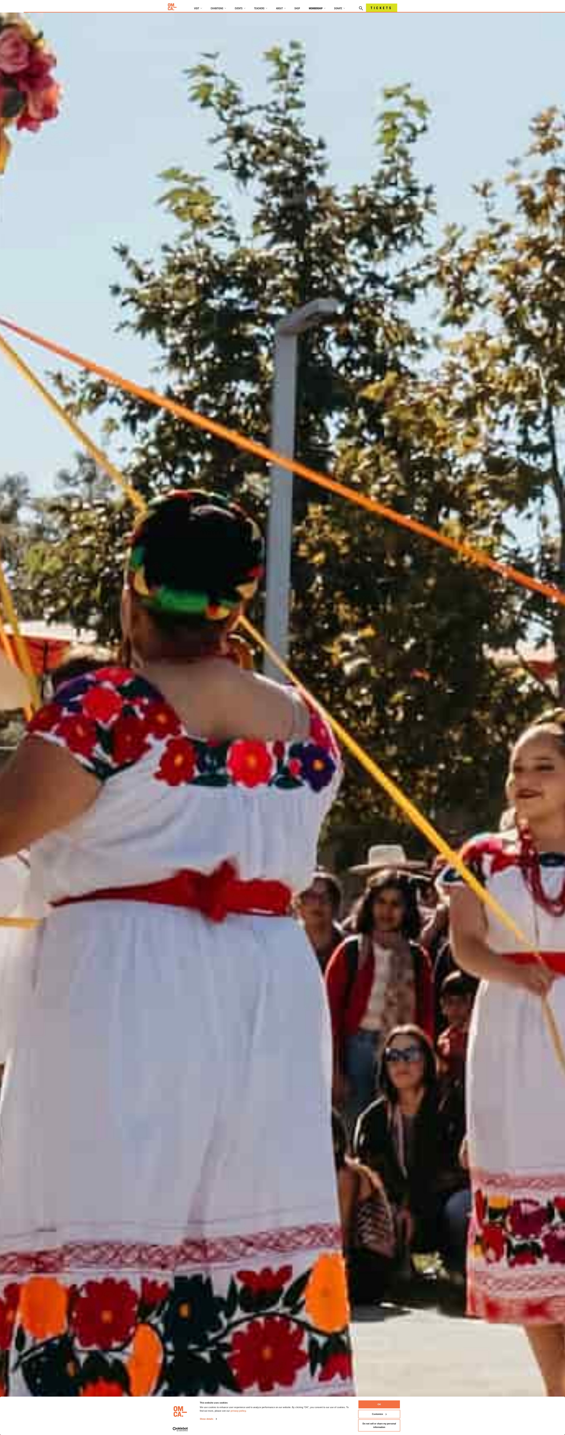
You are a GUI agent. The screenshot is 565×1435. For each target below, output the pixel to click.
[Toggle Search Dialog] (361, 9)
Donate (338, 8)
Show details (206, 1419)
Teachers (259, 8)
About (279, 8)
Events (238, 8)
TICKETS (381, 8)
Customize (377, 1414)
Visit (196, 8)
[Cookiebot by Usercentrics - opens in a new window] (180, 1429)
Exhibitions (217, 8)
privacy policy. (238, 1411)
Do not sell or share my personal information (379, 1425)
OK (379, 1404)
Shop (297, 8)
